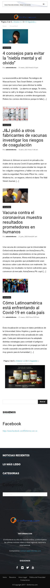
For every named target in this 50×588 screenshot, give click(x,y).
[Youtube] (33, 568)
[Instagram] (22, 568)
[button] (46, 16)
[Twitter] (27, 568)
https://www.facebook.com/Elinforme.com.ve (20, 431)
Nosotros (12, 577)
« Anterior (16, 22)
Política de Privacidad (37, 577)
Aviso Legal (23, 577)
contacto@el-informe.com (30, 551)
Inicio (5, 26)
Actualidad (14, 26)
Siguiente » (31, 22)
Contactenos (25, 580)
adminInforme (11, 68)
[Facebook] (17, 568)
